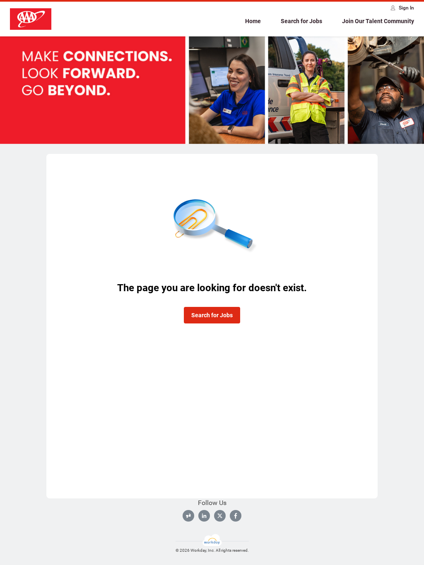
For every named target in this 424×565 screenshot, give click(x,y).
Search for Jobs (301, 21)
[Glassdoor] (188, 516)
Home (253, 21)
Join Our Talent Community (378, 21)
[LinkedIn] (204, 516)
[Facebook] (235, 516)
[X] (220, 516)
